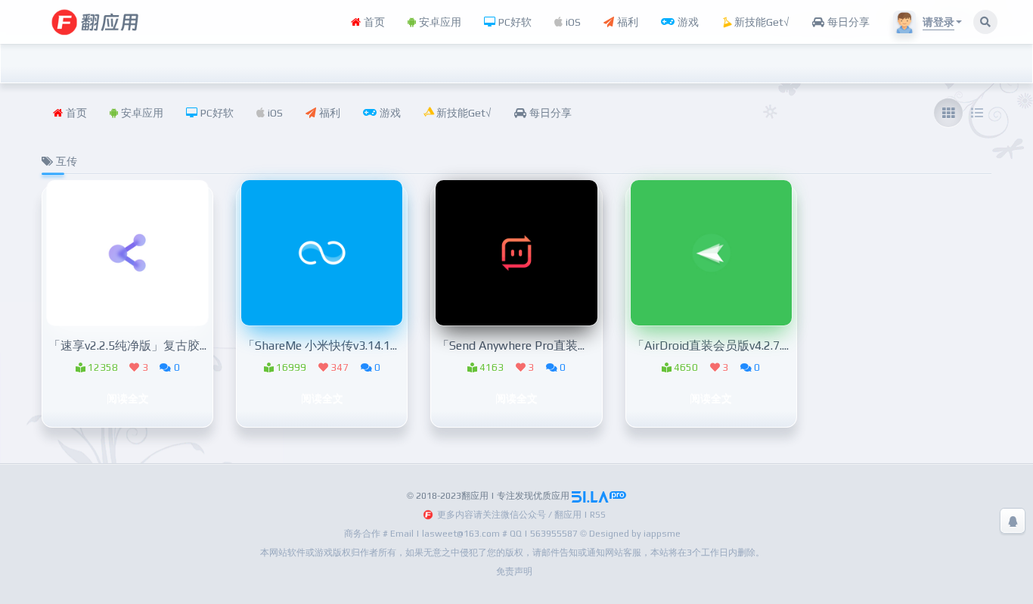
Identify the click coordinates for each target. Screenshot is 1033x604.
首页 (373, 22)
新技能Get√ (760, 22)
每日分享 (847, 22)
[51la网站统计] (599, 495)
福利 (626, 22)
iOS (572, 22)
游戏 (687, 22)
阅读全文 (128, 398)
